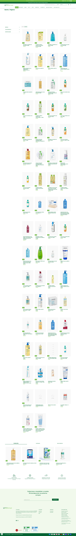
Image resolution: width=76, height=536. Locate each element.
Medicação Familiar (49, 7)
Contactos (40, 512)
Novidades (51, 512)
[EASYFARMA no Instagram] (17, 520)
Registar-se (55, 499)
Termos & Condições (64, 515)
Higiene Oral (37, 7)
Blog (39, 513)
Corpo (33, 7)
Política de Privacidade (64, 513)
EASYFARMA (8, 534)
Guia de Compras (63, 512)
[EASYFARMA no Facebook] (16, 520)
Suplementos (42, 7)
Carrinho (70, 4)
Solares (16, 7)
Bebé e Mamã (21, 7)
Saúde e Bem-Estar (56, 7)
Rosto (29, 7)
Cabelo (25, 7)
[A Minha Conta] (68, 4)
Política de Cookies (64, 514)
